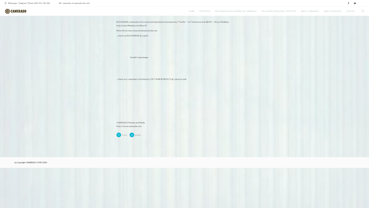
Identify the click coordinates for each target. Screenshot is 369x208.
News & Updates (332, 11)
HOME (192, 11)
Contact (350, 11)
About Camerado (310, 11)
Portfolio (204, 11)
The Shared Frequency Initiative (278, 11)
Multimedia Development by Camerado (236, 11)
